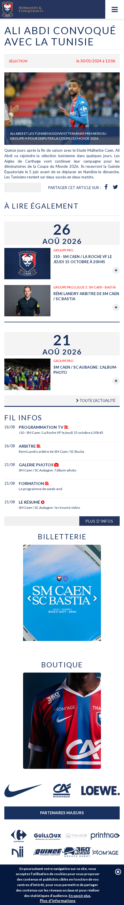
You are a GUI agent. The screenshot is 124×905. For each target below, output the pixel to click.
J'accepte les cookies (118, 872)
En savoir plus (79, 896)
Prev (29, 598)
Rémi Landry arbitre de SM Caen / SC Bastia (51, 451)
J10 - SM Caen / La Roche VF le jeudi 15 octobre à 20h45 (61, 432)
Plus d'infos (99, 521)
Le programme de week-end (40, 489)
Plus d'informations (58, 900)
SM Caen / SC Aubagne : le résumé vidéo (49, 507)
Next (95, 598)
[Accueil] (22, 9)
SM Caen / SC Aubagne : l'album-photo (47, 470)
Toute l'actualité (97, 400)
